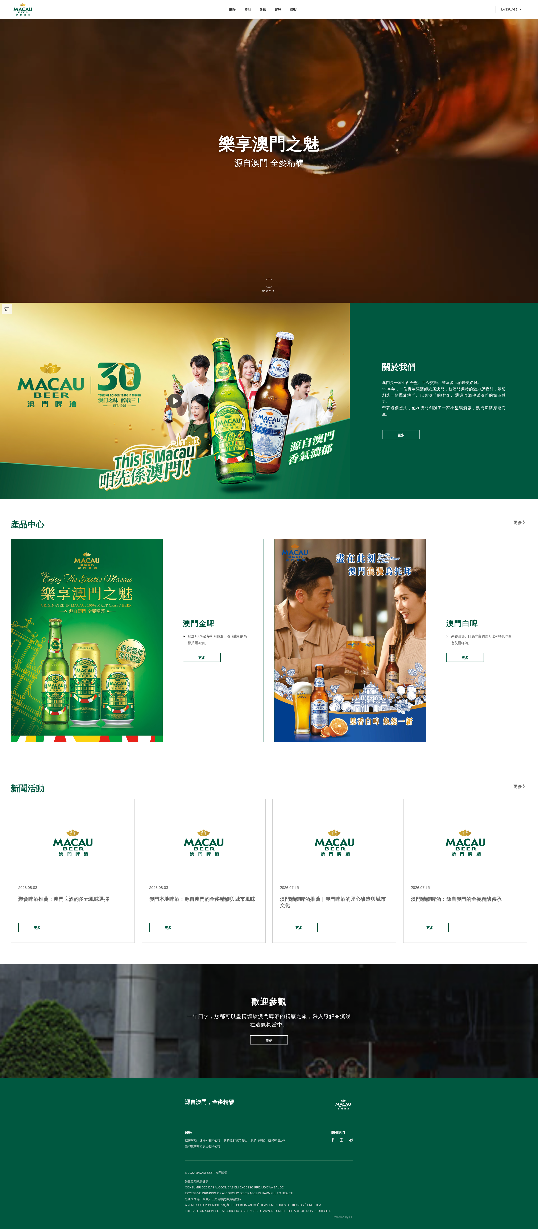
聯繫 (293, 9)
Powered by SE (343, 1217)
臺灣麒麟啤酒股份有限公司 (202, 1146)
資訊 (278, 9)
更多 (401, 435)
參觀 (263, 9)
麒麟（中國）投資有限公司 (268, 1140)
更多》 (520, 522)
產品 (247, 9)
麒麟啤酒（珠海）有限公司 (202, 1140)
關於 (232, 9)
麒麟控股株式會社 (235, 1140)
